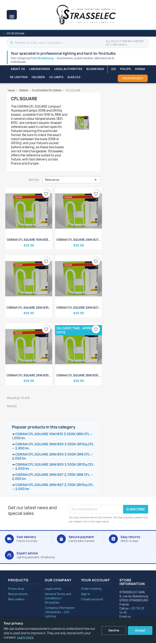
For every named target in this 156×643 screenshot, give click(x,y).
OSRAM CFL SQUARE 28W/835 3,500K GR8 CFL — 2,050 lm (52, 456)
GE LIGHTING (19, 77)
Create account (92, 599)
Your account (95, 580)
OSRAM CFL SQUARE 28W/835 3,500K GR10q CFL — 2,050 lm (53, 466)
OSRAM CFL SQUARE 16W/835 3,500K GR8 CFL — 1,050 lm (52, 436)
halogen (38, 77)
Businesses (95, 69)
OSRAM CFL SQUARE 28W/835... (28, 308)
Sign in (85, 594)
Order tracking (91, 589)
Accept (140, 630)
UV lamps (56, 77)
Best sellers (16, 599)
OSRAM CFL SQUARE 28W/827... (78, 240)
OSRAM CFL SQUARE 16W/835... (29, 240)
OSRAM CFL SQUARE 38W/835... (78, 375)
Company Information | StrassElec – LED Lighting (60, 612)
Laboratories (39, 69)
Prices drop (16, 589)
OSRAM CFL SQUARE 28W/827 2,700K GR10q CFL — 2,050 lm (52, 487)
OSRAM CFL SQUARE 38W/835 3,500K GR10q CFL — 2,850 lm (53, 446)
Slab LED (73, 77)
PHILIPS (125, 69)
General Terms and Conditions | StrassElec (58, 598)
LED (113, 69)
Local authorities (68, 69)
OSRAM (140, 69)
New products (18, 594)
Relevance (71, 179)
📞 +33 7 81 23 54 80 (13, 33)
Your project (132, 78)
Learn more (25, 637)
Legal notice (53, 589)
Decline (113, 630)
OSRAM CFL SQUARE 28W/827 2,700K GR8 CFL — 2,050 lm (52, 476)
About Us (18, 69)
